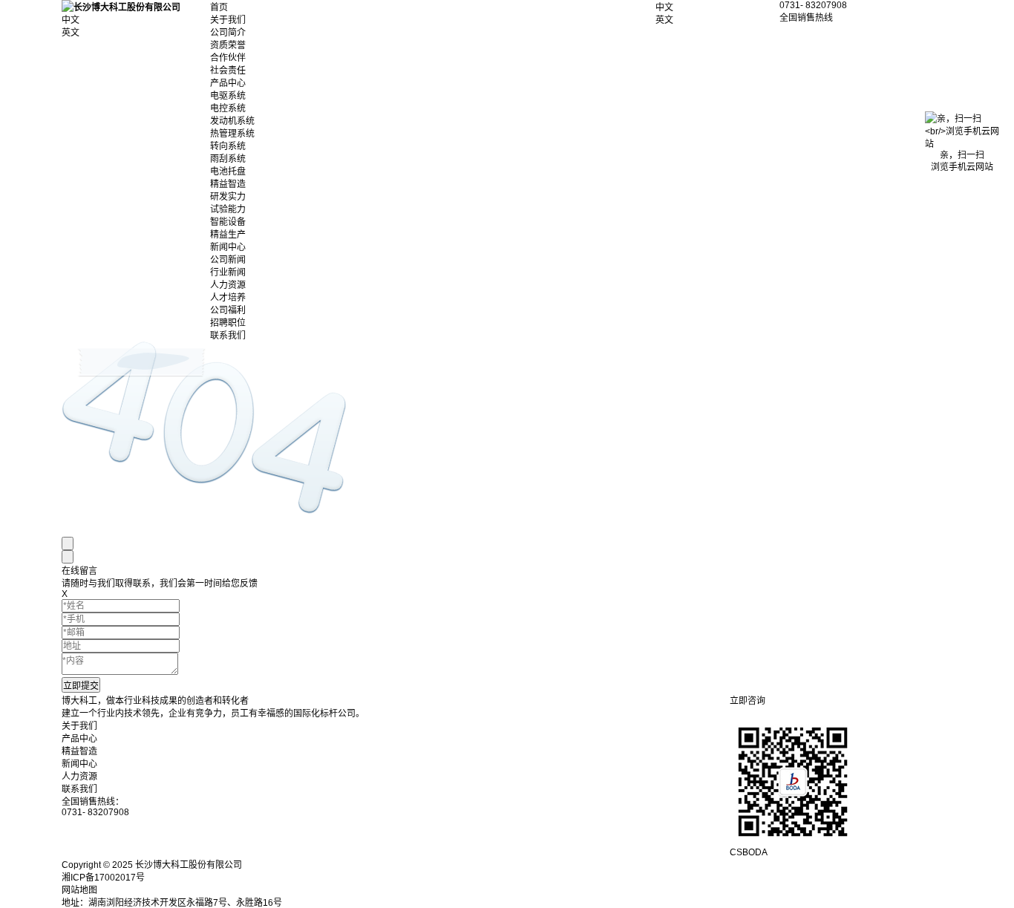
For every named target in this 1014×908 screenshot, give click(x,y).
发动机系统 (232, 121)
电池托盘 (228, 171)
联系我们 (228, 335)
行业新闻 (228, 272)
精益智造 (228, 184)
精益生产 (228, 234)
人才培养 (228, 298)
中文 (664, 7)
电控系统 (228, 108)
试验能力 (228, 209)
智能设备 (228, 222)
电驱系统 (228, 96)
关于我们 (228, 20)
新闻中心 (228, 247)
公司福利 (228, 310)
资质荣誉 (228, 45)
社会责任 (228, 70)
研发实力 (228, 197)
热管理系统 (232, 133)
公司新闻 (228, 260)
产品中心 (228, 83)
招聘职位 (228, 323)
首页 (219, 7)
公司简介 (228, 32)
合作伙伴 (228, 58)
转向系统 (228, 146)
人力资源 (228, 285)
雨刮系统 (228, 159)
